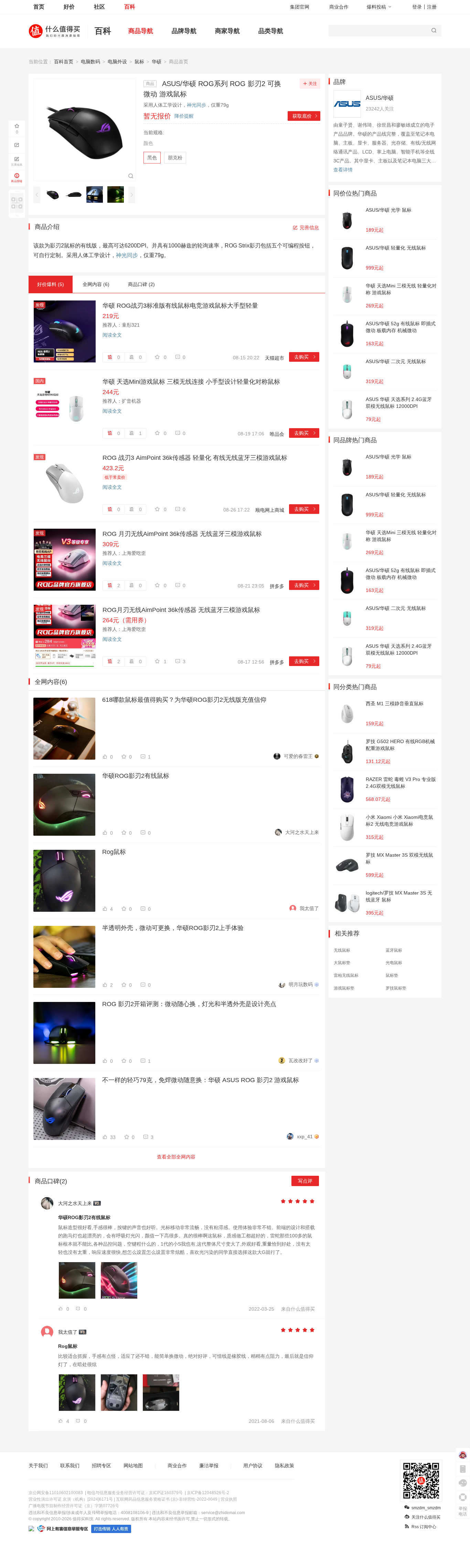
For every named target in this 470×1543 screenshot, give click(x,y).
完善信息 (309, 227)
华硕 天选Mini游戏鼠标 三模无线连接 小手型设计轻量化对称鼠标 (191, 381)
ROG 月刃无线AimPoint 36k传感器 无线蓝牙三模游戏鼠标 (182, 533)
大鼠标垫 (342, 962)
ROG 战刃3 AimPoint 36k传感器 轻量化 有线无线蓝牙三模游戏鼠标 (195, 457)
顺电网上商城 (269, 510)
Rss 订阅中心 (424, 1526)
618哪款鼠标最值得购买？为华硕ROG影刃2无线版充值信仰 (184, 699)
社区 (99, 7)
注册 (432, 7)
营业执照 (229, 1499)
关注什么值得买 (426, 1517)
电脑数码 (90, 61)
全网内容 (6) (96, 284)
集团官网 (299, 7)
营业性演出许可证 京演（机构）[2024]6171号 (71, 1499)
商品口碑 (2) (141, 284)
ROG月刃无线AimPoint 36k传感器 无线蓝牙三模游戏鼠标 (181, 609)
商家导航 (227, 31)
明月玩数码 (301, 984)
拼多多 (277, 586)
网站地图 (133, 1465)
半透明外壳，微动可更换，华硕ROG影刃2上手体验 (173, 927)
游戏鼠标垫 (344, 988)
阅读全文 (112, 335)
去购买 (305, 357)
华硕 (156, 61)
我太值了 (309, 908)
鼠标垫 (392, 975)
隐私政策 (284, 1465)
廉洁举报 (208, 1465)
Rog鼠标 (114, 851)
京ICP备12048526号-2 (208, 1492)
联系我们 (69, 1465)
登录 (417, 7)
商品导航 (140, 31)
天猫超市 (274, 358)
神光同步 (196, 105)
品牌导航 (184, 31)
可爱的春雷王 (298, 756)
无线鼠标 (342, 950)
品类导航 (270, 31)
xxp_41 (305, 1136)
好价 (69, 7)
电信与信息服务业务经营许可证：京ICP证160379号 (135, 1492)
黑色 (152, 157)
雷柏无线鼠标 (346, 975)
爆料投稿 (376, 7)
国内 (39, 381)
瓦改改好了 (301, 1060)
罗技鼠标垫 (396, 988)
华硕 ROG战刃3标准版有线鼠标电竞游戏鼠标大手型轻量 (180, 305)
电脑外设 (117, 61)
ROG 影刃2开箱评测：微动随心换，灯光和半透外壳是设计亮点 (189, 1004)
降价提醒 (184, 116)
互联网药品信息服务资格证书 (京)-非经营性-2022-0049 (166, 1499)
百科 (129, 7)
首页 (38, 7)
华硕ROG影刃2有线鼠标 (135, 775)
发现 (39, 305)
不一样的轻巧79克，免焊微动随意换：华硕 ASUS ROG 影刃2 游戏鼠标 (200, 1080)
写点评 (305, 1181)
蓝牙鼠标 (394, 950)
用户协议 (253, 1465)
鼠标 (139, 61)
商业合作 (339, 7)
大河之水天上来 (302, 832)
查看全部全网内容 (176, 1157)
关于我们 (38, 1465)
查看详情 (343, 169)
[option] (54, 194)
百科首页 (63, 61)
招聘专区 (101, 1465)
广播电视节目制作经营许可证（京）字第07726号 (74, 1505)
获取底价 (305, 116)
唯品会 (277, 434)
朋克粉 (175, 157)
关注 (313, 83)
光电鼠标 (394, 962)
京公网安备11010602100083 (56, 1492)
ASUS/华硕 (380, 98)
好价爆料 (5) (50, 284)
